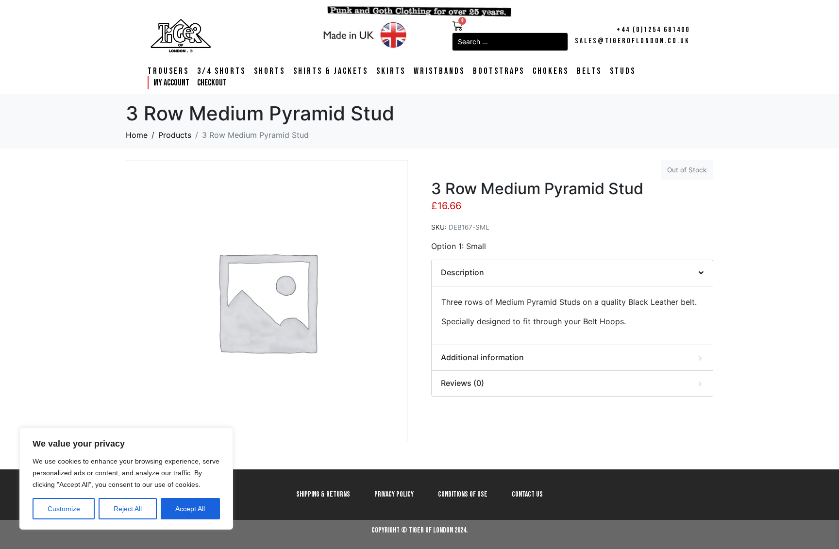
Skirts (390, 71)
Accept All (190, 509)
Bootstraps (498, 71)
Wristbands (439, 71)
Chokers (551, 71)
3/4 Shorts (221, 71)
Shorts (269, 71)
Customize (64, 509)
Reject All (128, 509)
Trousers (168, 71)
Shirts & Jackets (330, 71)
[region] (126, 479)
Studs (623, 71)
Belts (589, 71)
